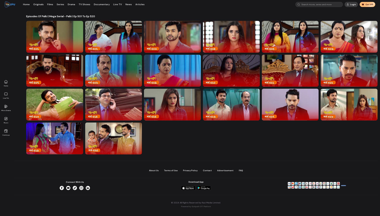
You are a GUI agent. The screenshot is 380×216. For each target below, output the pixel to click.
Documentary (102, 4)
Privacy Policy (190, 170)
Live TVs (6, 98)
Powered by (196, 206)
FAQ (241, 170)
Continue (6, 135)
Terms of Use (171, 170)
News (128, 4)
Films (50, 4)
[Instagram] (81, 188)
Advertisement (225, 170)
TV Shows (84, 4)
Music (6, 123)
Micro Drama (6, 110)
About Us (154, 170)
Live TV (117, 4)
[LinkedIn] (88, 188)
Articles (140, 4)
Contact (207, 170)
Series (60, 4)
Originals (38, 4)
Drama (71, 4)
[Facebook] (62, 188)
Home (6, 86)
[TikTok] (75, 188)
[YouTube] (68, 188)
